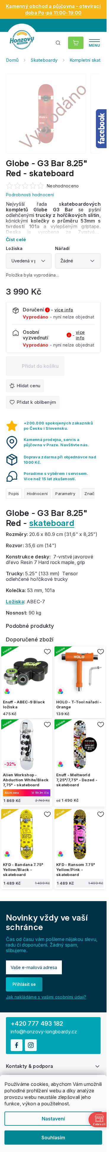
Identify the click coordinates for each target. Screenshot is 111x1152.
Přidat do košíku (40, 366)
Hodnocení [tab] (37, 493)
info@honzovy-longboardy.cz (44, 1032)
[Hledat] (58, 43)
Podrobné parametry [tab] (66, 493)
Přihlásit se (24, 984)
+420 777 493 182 (37, 1023)
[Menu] (94, 43)
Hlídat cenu (28, 385)
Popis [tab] (14, 493)
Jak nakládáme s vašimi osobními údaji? (46, 996)
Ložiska (15, 601)
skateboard (51, 523)
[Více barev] (26, 671)
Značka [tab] (91, 493)
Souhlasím (53, 1137)
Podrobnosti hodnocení (30, 194)
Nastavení (53, 1119)
